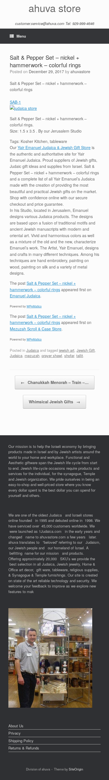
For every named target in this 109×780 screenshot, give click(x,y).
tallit (79, 355)
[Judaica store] (50, 706)
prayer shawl (52, 355)
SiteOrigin (76, 769)
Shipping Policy (21, 740)
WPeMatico (34, 306)
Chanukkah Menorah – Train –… (55, 382)
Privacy (14, 733)
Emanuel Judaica (25, 295)
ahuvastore (80, 71)
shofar (69, 355)
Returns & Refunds (23, 748)
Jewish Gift (86, 350)
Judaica (32, 350)
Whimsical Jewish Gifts (54, 401)
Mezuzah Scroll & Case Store (35, 329)
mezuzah (32, 355)
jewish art (66, 350)
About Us (15, 725)
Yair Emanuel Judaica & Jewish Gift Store (54, 147)
